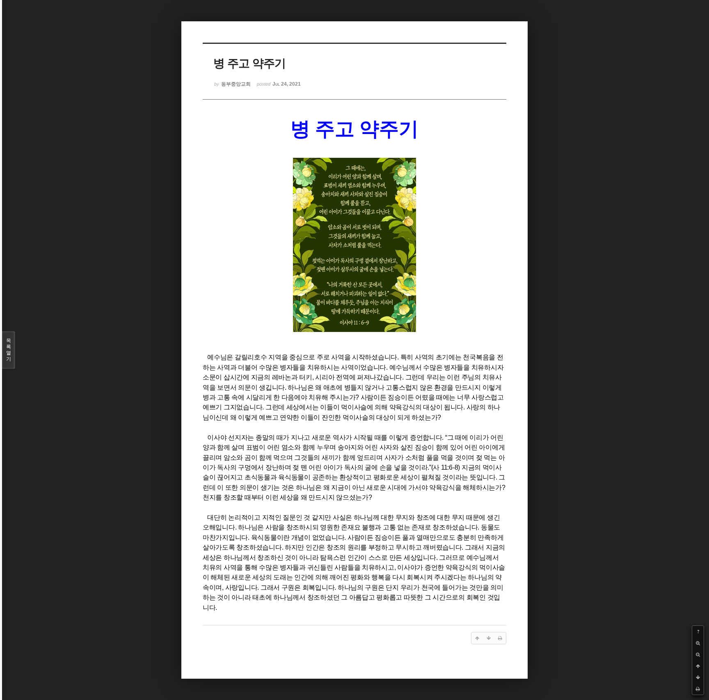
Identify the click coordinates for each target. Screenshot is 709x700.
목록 (8, 350)
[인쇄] (698, 689)
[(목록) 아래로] (698, 677)
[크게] (698, 643)
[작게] (698, 654)
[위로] (698, 666)
